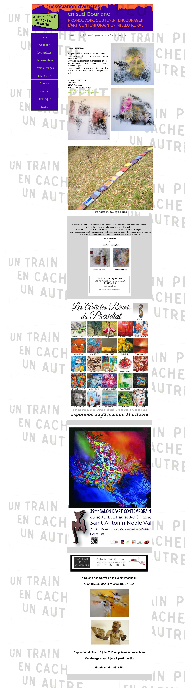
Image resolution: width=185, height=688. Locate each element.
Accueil (44, 37)
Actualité (44, 44)
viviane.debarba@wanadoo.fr (80, 90)
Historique (44, 99)
